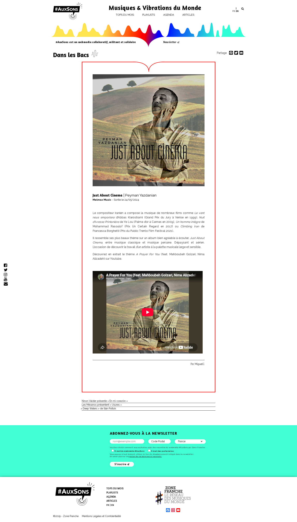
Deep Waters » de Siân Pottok (99, 408)
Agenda (168, 14)
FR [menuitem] (233, 10)
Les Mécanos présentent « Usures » (102, 404)
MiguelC (199, 364)
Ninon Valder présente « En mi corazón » (105, 401)
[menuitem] (234, 11)
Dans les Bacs (71, 54)
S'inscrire (120, 464)
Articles (188, 14)
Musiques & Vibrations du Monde (155, 7)
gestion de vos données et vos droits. (145, 456)
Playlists (148, 14)
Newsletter (169, 42)
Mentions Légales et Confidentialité (101, 516)
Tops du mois (125, 14)
